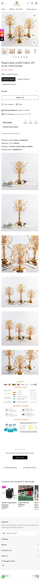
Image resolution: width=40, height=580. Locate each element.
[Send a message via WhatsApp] (3, 576)
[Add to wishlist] (34, 16)
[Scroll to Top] (36, 570)
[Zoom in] (34, 42)
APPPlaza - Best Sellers (16, 9)
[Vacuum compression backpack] (9, 493)
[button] (36, 3)
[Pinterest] (2, 35)
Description (7, 122)
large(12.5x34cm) (23, 79)
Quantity (4, 91)
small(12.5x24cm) (8, 79)
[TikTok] (2, 39)
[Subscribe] (36, 533)
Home (3, 9)
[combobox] (6, 576)
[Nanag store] (17, 3)
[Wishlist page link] (28, 3)
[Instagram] (2, 31)
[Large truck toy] (25, 493)
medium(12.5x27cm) (9, 84)
